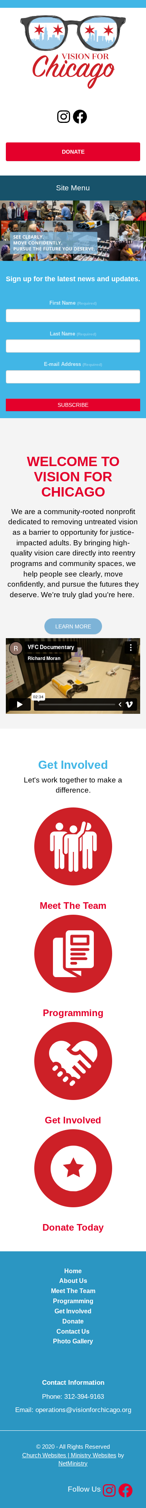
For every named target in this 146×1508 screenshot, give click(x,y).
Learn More (73, 626)
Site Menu (73, 188)
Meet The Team (73, 1291)
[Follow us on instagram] (63, 117)
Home (73, 1271)
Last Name (73, 334)
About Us (73, 1280)
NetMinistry (73, 1463)
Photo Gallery (73, 1341)
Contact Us (73, 1331)
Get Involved (73, 1311)
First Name (73, 303)
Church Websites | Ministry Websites (69, 1455)
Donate (73, 152)
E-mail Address (73, 364)
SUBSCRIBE (73, 405)
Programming (73, 1301)
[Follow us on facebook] (80, 117)
